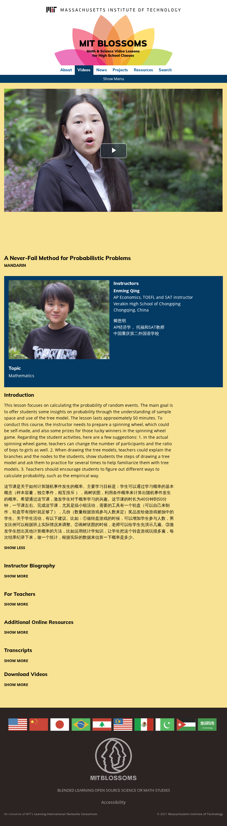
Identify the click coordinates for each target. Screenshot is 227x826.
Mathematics (21, 375)
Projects (120, 69)
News (101, 69)
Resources (143, 69)
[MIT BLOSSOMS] (113, 40)
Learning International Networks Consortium (65, 814)
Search (165, 69)
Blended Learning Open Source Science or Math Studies (113, 790)
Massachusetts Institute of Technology (195, 814)
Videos (83, 69)
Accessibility (113, 802)
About (66, 69)
